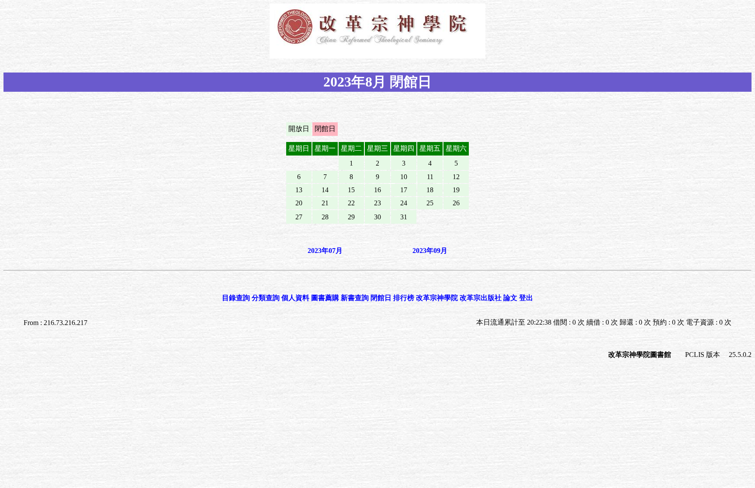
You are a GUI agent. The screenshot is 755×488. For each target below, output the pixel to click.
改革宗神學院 (437, 297)
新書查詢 (355, 297)
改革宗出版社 (481, 297)
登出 (526, 297)
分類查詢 (266, 297)
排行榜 (403, 297)
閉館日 (381, 297)
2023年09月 (429, 250)
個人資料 (295, 297)
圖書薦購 (325, 297)
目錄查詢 (236, 297)
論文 (510, 297)
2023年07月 (325, 250)
